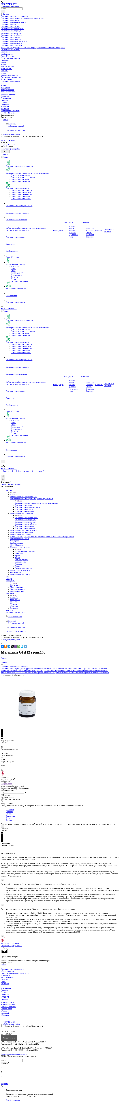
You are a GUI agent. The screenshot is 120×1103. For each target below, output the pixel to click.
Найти (4, 1063)
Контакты (5, 997)
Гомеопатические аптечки (19, 671)
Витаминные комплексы (69, 673)
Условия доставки (8, 1005)
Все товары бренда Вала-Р (11, 946)
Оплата (8, 818)
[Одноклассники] (5, 646)
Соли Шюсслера (33, 673)
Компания (14, 598)
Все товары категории (10, 944)
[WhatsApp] (18, 646)
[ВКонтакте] (2, 646)
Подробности (6, 784)
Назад (15, 492)
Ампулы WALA (7, 977)
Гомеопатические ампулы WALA (80, 669)
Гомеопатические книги (99, 673)
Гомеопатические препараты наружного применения (36, 503)
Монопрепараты (7, 971)
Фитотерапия (84, 673)
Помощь (4, 999)
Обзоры (4, 1011)
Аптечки (4, 980)
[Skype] (22, 646)
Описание (10, 810)
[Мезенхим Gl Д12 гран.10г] (27, 728)
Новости (4, 990)
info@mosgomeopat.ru (11, 134)
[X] (12, 646)
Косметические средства (25, 551)
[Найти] (3, 11)
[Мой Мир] (9, 646)
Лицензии (5, 994)
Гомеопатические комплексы (26, 518)
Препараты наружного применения (15, 973)
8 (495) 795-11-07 (8, 113)
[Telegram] (25, 646)
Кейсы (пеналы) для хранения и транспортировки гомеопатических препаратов (62, 671)
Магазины (5, 1015)
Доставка (9, 820)
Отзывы (9, 814)
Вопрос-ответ (6, 1009)
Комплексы (5, 975)
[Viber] (15, 646)
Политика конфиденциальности (14, 1054)
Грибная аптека (21, 673)
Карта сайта (5, 1013)
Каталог (13, 495)
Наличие (9, 812)
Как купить (14, 585)
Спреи (3, 982)
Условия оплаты (7, 1002)
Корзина (4, 1084)
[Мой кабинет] (2, 464)
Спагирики (10, 673)
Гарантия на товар (8, 1007)
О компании (6, 988)
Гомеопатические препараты (12, 969)
